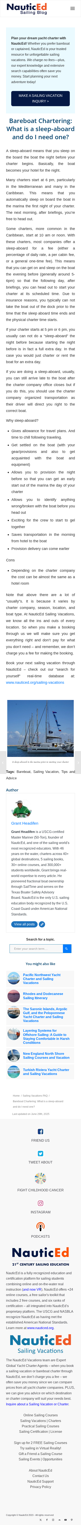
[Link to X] (41, 1520)
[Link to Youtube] (66, 1520)
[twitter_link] (40, 1153)
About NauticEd (40, 1470)
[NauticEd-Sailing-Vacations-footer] (40, 1344)
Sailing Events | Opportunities (40, 1459)
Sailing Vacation (46, 772)
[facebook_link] (40, 1131)
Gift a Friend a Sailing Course (40, 1454)
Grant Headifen (24, 823)
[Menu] (71, 9)
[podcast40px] (40, 1226)
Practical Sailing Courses (40, 1426)
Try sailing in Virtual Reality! (40, 1448)
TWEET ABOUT (40, 1162)
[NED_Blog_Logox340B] (26, 8)
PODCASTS (40, 1236)
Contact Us (40, 1476)
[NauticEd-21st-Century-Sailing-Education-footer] (40, 1257)
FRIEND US (40, 1140)
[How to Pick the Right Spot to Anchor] (78, 762)
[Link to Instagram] (53, 1520)
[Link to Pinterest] (72, 1520)
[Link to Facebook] (47, 1520)
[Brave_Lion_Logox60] (40, 1178)
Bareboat (24, 772)
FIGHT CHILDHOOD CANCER (40, 1190)
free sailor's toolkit (45, 1295)
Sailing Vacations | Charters (40, 1421)
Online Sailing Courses (40, 1415)
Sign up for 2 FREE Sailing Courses (40, 1443)
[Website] (42, 924)
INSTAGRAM (40, 1212)
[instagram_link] (40, 1203)
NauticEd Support (40, 1481)
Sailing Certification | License (40, 1431)
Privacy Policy (40, 1487)
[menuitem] (71, 9)
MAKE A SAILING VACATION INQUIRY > (41, 98)
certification (14, 1306)
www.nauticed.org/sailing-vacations (35, 682)
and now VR (32, 1289)
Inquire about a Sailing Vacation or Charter (37, 1404)
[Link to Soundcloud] (59, 1520)
